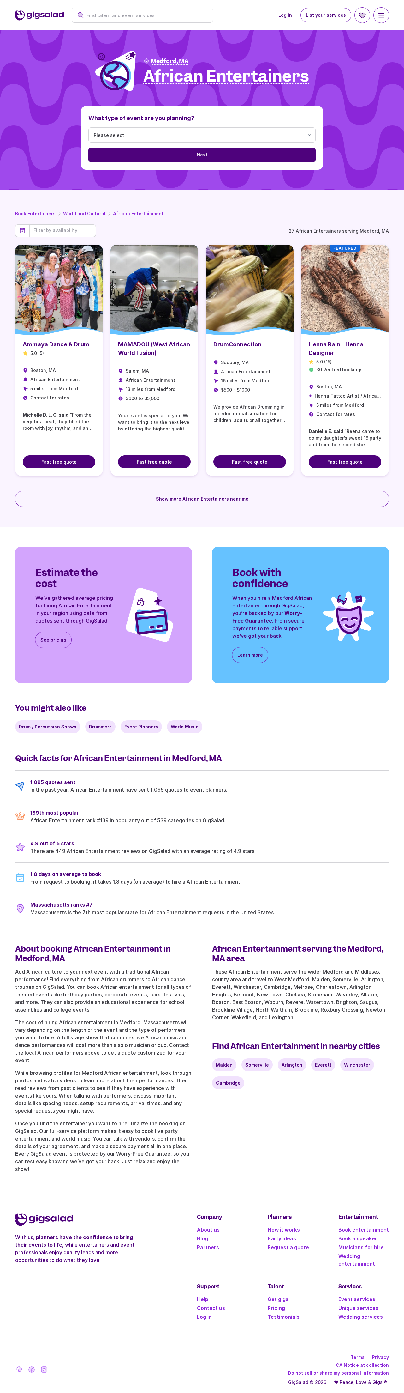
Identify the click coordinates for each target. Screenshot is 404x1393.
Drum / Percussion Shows (47, 726)
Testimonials (284, 1317)
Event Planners (141, 726)
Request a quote (288, 1247)
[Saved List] (362, 15)
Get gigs (278, 1299)
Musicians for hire (361, 1247)
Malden (224, 1065)
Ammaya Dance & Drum (56, 344)
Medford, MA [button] (170, 61)
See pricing (53, 639)
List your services (326, 15)
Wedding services (360, 1317)
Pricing (276, 1308)
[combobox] (145, 15)
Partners (208, 1247)
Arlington (292, 1065)
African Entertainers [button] (226, 76)
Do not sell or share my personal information (338, 1373)
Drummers (100, 726)
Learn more (250, 655)
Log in (285, 15)
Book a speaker (357, 1238)
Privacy (380, 1357)
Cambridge (228, 1083)
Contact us (211, 1308)
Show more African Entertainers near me (202, 499)
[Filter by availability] (63, 230)
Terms (358, 1357)
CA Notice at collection (362, 1365)
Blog (202, 1238)
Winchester (357, 1065)
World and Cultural (84, 213)
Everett (323, 1065)
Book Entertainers (35, 213)
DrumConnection (237, 344)
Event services (356, 1299)
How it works (284, 1229)
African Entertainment (138, 213)
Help (202, 1299)
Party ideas (282, 1238)
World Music (185, 726)
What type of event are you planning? (141, 118)
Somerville (257, 1065)
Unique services (358, 1308)
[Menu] (381, 15)
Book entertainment (363, 1229)
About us (208, 1229)
